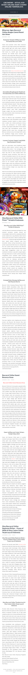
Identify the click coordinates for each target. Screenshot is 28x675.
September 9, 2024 (6, 222)
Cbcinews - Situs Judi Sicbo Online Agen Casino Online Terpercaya (14, 5)
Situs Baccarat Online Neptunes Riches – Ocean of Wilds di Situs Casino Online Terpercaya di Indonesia (12, 529)
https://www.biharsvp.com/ (17, 70)
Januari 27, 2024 (6, 379)
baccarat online (5, 239)
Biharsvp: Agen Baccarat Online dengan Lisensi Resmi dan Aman (13, 32)
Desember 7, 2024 (6, 36)
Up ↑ (14, 672)
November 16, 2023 (6, 535)
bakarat (13, 458)
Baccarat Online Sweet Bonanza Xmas (11, 376)
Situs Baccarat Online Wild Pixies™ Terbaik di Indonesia (12, 219)
